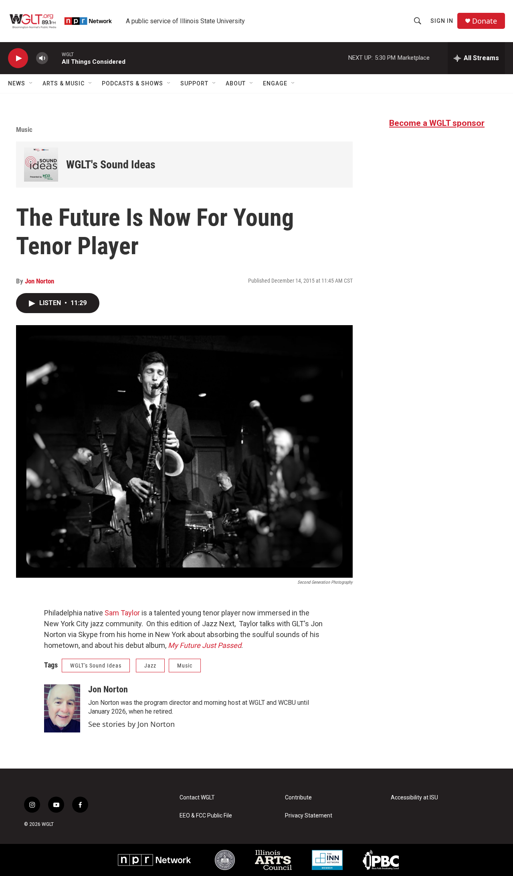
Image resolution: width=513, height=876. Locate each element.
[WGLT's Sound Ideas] (41, 165)
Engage (275, 83)
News (16, 83)
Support (194, 83)
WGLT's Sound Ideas (111, 164)
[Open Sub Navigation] (31, 83)
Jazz (150, 665)
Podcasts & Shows (132, 83)
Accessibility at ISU (414, 798)
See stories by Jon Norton (131, 724)
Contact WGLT (197, 798)
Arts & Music (63, 83)
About (236, 83)
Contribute (298, 798)
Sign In (441, 21)
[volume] (42, 58)
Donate (484, 21)
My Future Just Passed (204, 645)
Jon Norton (39, 281)
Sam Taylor (122, 613)
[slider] (55, 58)
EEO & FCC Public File (206, 816)
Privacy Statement (308, 816)
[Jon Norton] (62, 708)
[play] (18, 58)
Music (24, 129)
